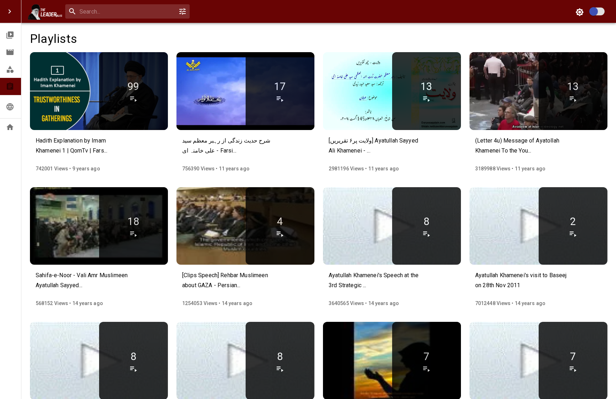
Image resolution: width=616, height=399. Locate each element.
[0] (182, 11)
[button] (10, 35)
